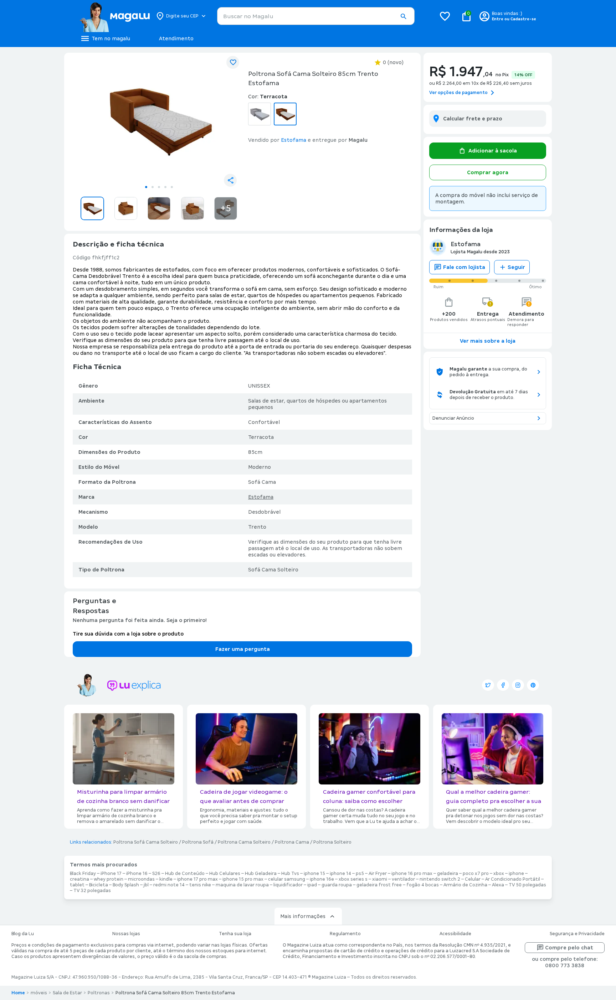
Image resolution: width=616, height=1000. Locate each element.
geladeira (447, 873)
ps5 (360, 873)
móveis (39, 992)
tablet (77, 884)
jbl (146, 884)
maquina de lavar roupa (242, 884)
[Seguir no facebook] (503, 685)
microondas (141, 879)
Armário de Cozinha (465, 884)
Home (18, 992)
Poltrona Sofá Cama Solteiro (145, 842)
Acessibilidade (455, 933)
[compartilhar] (230, 180)
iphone (516, 873)
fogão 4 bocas (422, 884)
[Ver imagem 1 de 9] (159, 119)
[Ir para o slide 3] (159, 187)
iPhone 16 (137, 873)
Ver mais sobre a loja (487, 341)
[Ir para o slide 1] (146, 187)
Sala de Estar (67, 992)
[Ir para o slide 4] (165, 187)
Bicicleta (98, 884)
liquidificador (288, 884)
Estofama (260, 497)
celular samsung (286, 879)
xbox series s (353, 879)
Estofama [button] (293, 140)
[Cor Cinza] (259, 114)
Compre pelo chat (569, 947)
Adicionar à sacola (492, 151)
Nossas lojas (126, 933)
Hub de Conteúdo (185, 873)
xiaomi (379, 879)
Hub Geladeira (261, 873)
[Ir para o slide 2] (153, 187)
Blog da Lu (22, 933)
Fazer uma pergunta (242, 649)
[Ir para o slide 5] (172, 187)
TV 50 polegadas (527, 884)
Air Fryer (378, 873)
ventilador (403, 879)
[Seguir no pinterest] (533, 685)
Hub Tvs (290, 873)
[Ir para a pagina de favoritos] (445, 16)
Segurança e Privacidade (577, 933)
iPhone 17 (111, 873)
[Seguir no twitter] (488, 685)
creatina (79, 879)
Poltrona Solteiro (332, 842)
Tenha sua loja (235, 933)
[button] (403, 16)
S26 (156, 873)
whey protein (108, 879)
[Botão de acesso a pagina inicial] (114, 16)
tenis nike (200, 884)
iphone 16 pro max (411, 873)
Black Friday (83, 873)
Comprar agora (487, 172)
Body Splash (126, 884)
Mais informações (302, 916)
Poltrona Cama (292, 842)
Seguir (516, 267)
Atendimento (176, 38)
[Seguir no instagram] (518, 685)
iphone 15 (314, 873)
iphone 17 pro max (197, 879)
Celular (473, 879)
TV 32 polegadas (92, 890)
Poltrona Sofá (198, 842)
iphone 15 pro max (242, 879)
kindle (166, 879)
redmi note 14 (169, 884)
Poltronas (99, 992)
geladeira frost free (379, 884)
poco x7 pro (476, 873)
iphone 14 (340, 873)
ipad (312, 884)
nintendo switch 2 (440, 879)
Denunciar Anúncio (453, 418)
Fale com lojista (464, 267)
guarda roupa (337, 884)
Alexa (498, 884)
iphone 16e (322, 879)
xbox (498, 873)
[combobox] (316, 16)
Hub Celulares (224, 873)
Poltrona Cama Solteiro (244, 842)
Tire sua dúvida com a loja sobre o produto (128, 634)
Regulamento (345, 933)
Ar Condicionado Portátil (512, 879)
